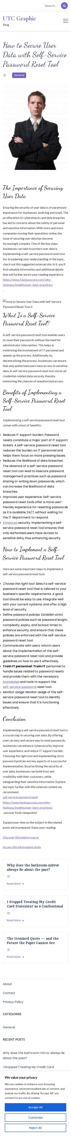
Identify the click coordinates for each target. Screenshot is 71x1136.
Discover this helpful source (21, 837)
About (7, 984)
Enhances (10, 523)
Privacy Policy (13, 1002)
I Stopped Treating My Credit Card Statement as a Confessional (35, 904)
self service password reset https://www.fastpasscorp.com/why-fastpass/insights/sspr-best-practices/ (28, 802)
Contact (9, 993)
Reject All (35, 1128)
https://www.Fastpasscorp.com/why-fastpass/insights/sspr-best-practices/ (28, 282)
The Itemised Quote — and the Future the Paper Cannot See (33, 940)
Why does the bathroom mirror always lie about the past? (33, 867)
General (19, 75)
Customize (35, 1117)
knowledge (11, 682)
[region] (35, 1103)
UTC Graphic (19, 18)
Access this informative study (22, 847)
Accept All (35, 1107)
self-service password (19, 687)
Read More (14, 884)
